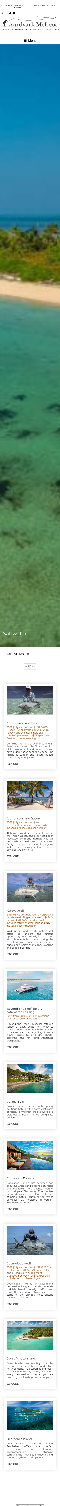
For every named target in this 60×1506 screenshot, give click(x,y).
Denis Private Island (21, 1358)
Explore (13, 764)
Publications (41, 5)
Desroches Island (19, 1439)
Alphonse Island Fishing (24, 723)
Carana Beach (17, 1101)
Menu (31, 40)
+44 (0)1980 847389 (20, 6)
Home (8, 654)
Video (54, 5)
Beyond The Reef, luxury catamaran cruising (24, 1010)
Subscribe (6, 5)
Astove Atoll (15, 910)
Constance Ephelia (20, 1178)
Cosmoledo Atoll (19, 1263)
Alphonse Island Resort (23, 818)
